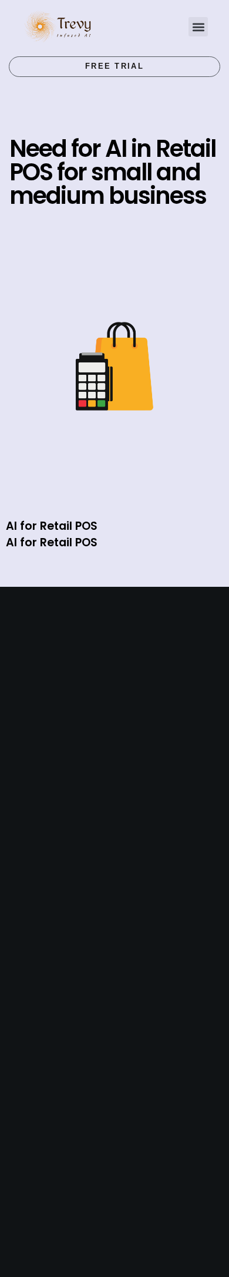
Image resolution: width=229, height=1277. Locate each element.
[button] (198, 26)
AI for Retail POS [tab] (51, 526)
